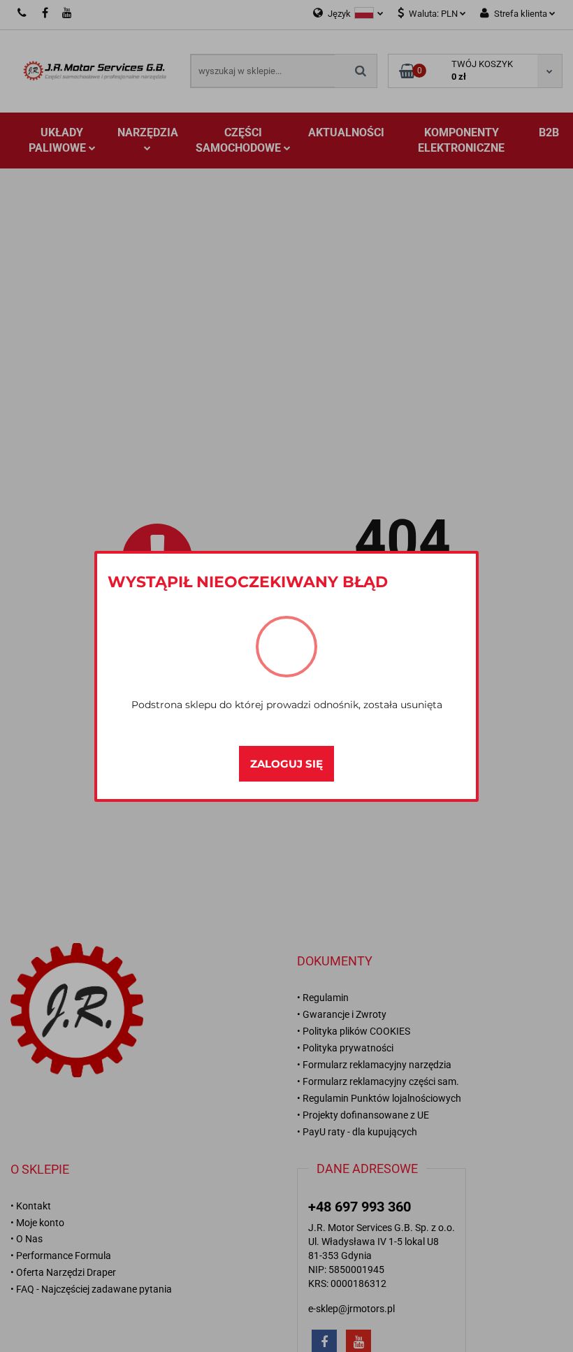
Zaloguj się (286, 763)
